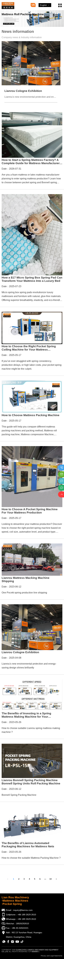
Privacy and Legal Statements (51, 956)
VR (33, 5)
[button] (60, 6)
